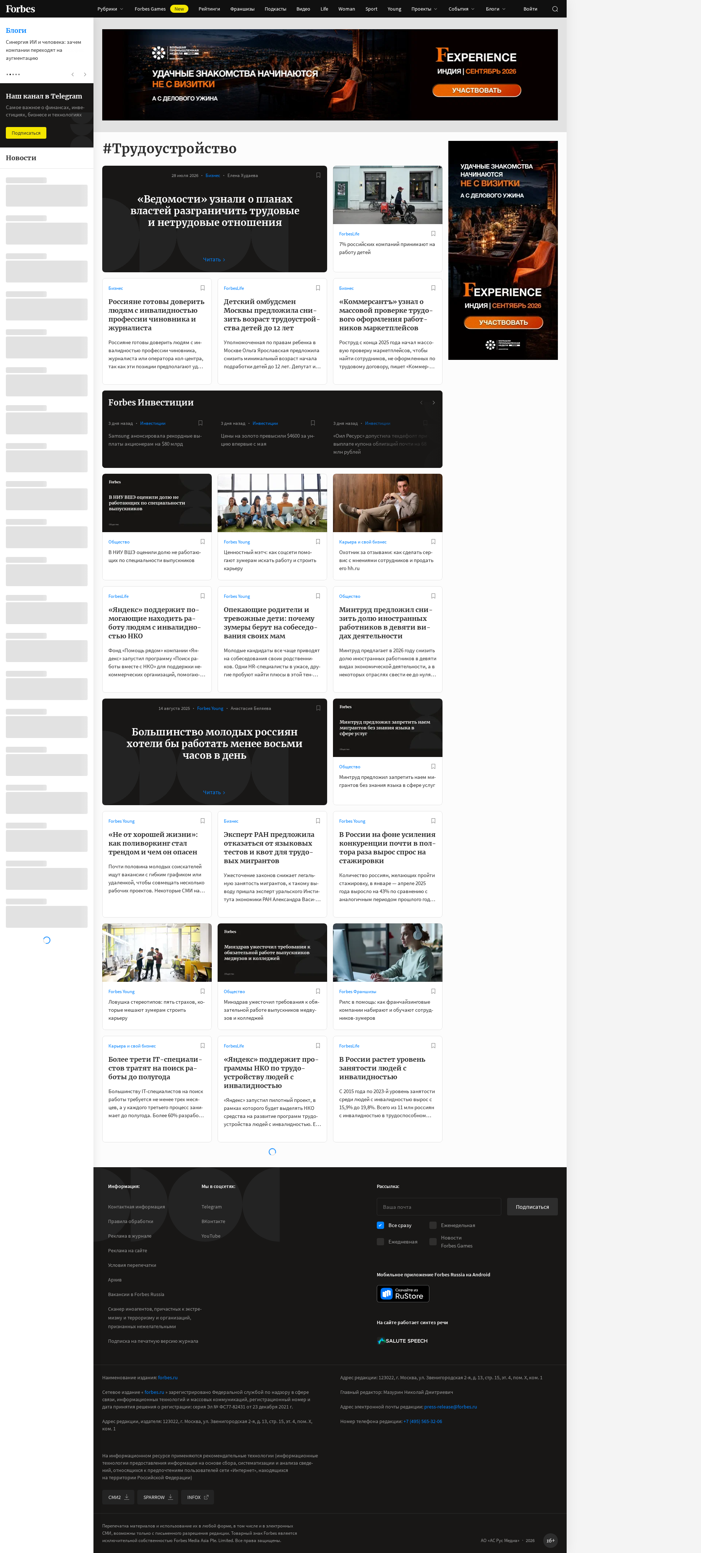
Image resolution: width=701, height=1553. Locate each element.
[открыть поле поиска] (555, 9)
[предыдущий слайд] (422, 402)
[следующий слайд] (433, 402)
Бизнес (213, 175)
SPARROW (154, 1497)
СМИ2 (114, 1497)
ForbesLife (349, 234)
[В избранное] (318, 175)
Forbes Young (237, 542)
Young (394, 8)
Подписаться (532, 1206)
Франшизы (242, 8)
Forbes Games (159, 8)
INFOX (193, 1497)
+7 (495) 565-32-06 (422, 1421)
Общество (119, 542)
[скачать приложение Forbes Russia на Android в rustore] (403, 1294)
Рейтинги (209, 8)
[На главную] (20, 8)
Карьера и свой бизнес (363, 542)
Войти (530, 8)
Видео (303, 8)
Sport (371, 8)
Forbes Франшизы (357, 991)
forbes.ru (168, 1377)
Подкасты (275, 8)
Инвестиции (152, 423)
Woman (346, 8)
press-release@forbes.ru (450, 1406)
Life (324, 8)
